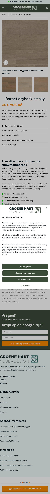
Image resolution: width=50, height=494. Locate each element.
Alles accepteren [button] (25, 267)
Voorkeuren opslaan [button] (25, 279)
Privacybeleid (25, 285)
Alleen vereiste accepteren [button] (25, 273)
